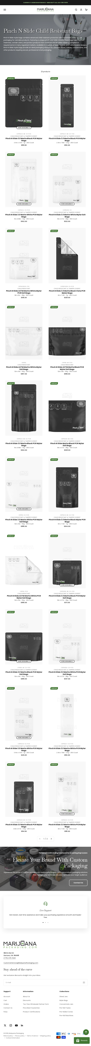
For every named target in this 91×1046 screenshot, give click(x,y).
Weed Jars (63, 996)
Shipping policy (45, 1036)
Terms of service (32, 1036)
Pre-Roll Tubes (65, 1008)
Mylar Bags (63, 1000)
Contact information (13, 1038)
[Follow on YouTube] (16, 1025)
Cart (5, 1000)
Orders (6, 1004)
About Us (26, 996)
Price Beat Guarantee (31, 1008)
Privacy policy (20, 1036)
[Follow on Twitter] (5, 1025)
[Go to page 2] (51, 838)
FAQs (5, 1012)
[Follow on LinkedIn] (22, 1025)
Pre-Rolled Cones (66, 1012)
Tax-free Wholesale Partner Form (36, 1004)
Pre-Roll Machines (66, 1015)
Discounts (27, 1000)
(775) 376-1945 (10, 958)
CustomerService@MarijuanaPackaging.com (21, 963)
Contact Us (78, 883)
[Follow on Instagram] (10, 1025)
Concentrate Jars (66, 1004)
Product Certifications (31, 1012)
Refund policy (8, 1036)
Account (7, 996)
